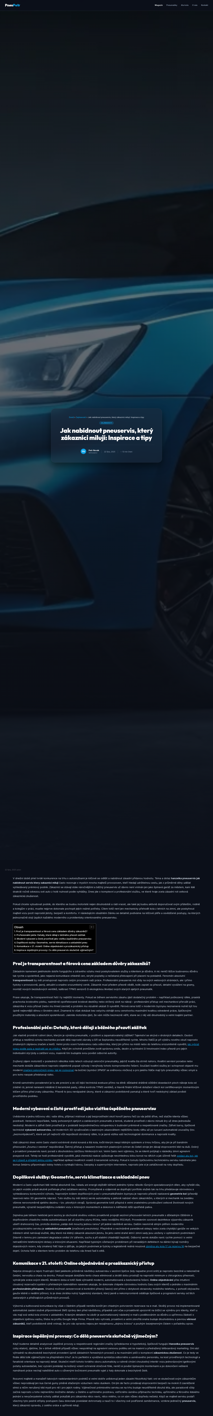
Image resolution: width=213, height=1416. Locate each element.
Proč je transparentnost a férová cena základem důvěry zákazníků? (51, 931)
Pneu (12, 5)
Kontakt (204, 5)
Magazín (159, 5)
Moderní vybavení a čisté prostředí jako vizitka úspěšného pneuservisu (54, 938)
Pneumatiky (171, 5)
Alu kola (184, 5)
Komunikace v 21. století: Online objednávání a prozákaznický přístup (53, 946)
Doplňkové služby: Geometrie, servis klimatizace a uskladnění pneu (52, 942)
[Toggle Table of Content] (90, 927)
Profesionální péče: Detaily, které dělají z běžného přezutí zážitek (51, 935)
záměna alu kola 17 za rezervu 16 (165, 1246)
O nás (194, 5)
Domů (71, 417)
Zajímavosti (81, 417)
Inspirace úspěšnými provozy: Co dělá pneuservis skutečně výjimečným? (55, 950)
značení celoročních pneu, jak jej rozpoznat (48, 1070)
